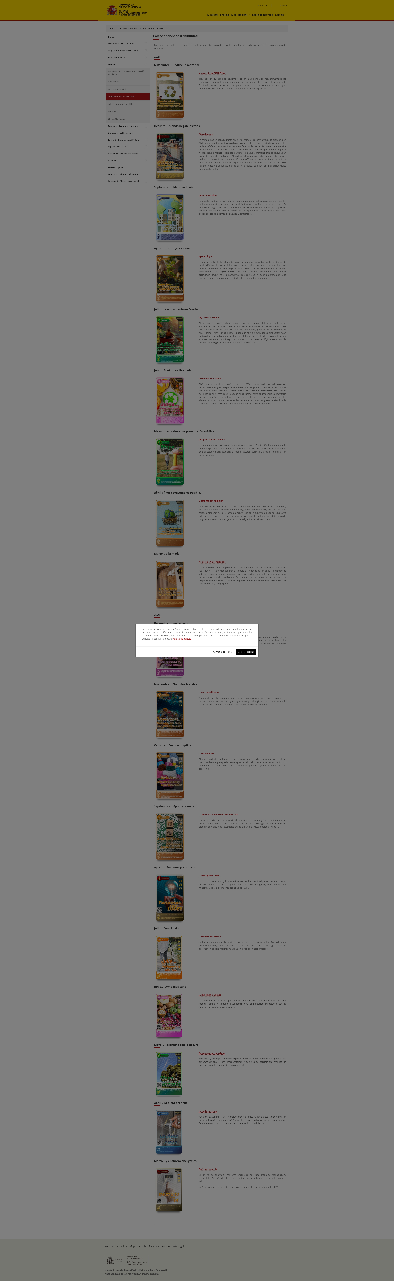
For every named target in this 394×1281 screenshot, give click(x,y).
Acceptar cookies (246, 651)
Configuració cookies (222, 651)
